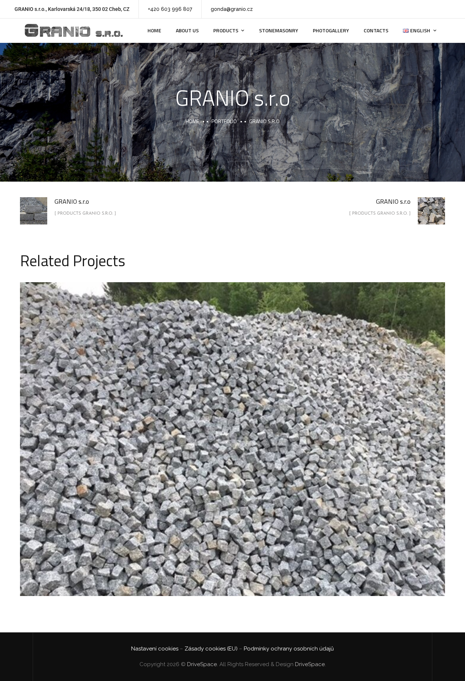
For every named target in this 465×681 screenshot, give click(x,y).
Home (154, 30)
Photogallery (331, 30)
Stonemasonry (278, 30)
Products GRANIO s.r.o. (232, 448)
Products (225, 30)
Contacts (376, 30)
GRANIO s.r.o (232, 431)
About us (187, 30)
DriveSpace (202, 664)
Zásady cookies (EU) (211, 648)
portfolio (224, 121)
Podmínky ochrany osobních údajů (289, 648)
